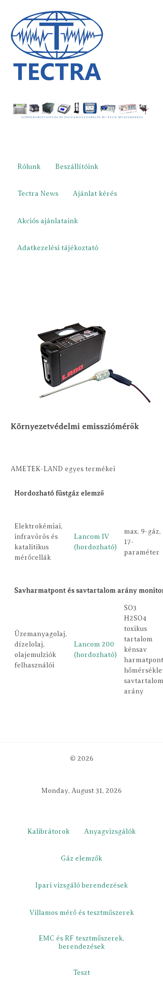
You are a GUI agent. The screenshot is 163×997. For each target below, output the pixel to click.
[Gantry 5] (57, 45)
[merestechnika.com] (81, 111)
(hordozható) (95, 547)
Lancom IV (91, 537)
